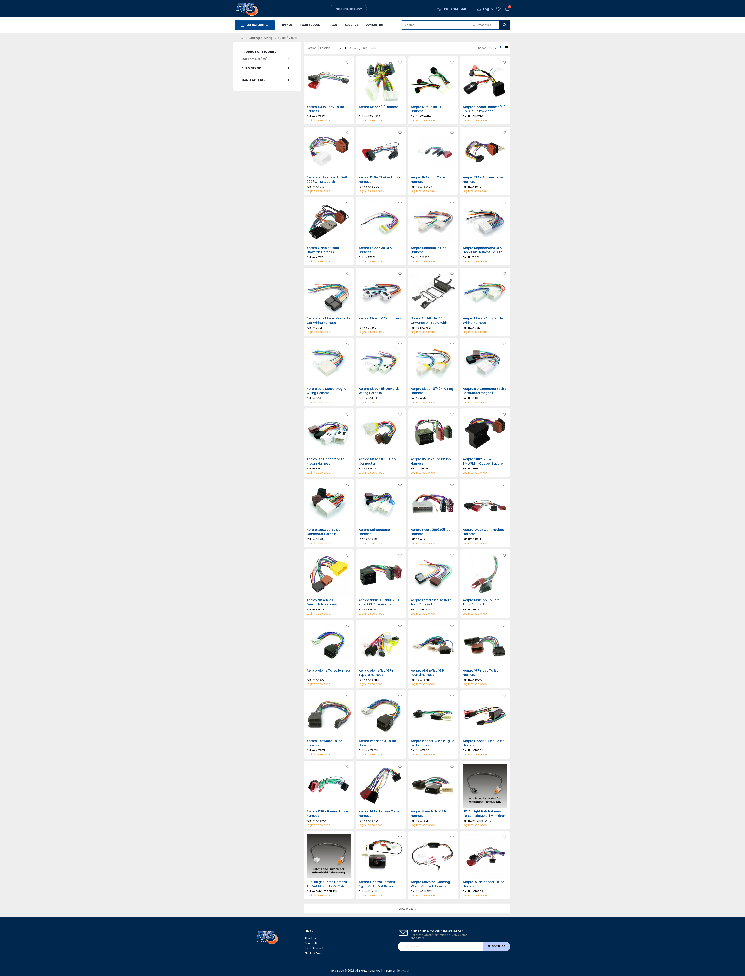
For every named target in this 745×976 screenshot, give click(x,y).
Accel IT (406, 971)
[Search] (504, 25)
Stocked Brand (314, 953)
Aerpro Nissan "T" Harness (378, 107)
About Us (351, 25)
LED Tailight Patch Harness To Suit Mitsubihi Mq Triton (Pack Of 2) (327, 886)
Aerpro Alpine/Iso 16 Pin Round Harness (428, 672)
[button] (348, 62)
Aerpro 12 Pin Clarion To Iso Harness (379, 179)
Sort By (311, 48)
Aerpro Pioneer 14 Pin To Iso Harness (484, 743)
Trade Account (311, 25)
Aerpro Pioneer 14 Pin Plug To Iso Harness (432, 743)
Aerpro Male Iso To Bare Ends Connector (481, 602)
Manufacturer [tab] (254, 80)
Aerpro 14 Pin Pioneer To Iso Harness (379, 813)
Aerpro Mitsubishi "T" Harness (427, 109)
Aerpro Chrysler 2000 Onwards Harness (323, 250)
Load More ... (407, 908)
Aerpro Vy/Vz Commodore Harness (483, 532)
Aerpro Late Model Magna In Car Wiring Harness (328, 320)
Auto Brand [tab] (251, 68)
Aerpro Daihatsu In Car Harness (428, 250)
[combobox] (455, 25)
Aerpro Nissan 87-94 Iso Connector (377, 461)
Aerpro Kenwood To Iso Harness (324, 743)
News (333, 25)
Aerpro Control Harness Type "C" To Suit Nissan (377, 884)
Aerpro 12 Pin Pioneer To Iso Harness (327, 813)
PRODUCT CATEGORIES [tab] (259, 52)
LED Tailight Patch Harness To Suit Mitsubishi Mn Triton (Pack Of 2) (484, 815)
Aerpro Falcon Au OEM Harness (375, 250)
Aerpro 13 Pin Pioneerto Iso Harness (483, 179)
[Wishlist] (498, 9)
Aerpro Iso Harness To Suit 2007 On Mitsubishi (327, 179)
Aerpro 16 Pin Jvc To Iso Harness (428, 179)
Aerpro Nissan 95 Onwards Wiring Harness (379, 391)
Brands (286, 25)
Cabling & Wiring (260, 38)
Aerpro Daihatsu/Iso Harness (374, 532)
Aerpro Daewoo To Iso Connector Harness (324, 532)
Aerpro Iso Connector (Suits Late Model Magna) (484, 391)
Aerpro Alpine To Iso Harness (329, 670)
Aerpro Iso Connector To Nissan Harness (326, 461)
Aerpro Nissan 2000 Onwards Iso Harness (323, 602)
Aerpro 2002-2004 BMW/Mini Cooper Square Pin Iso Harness (482, 463)
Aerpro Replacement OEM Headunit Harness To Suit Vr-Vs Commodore (482, 252)
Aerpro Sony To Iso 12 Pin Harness (430, 813)
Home (242, 37)
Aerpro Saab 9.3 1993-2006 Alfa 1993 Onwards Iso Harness (379, 604)
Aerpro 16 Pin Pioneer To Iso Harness (483, 884)
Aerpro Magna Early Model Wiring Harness (483, 320)
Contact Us (374, 25)
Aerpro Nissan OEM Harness (380, 318)
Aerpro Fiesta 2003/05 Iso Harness (430, 532)
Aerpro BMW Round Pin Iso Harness (431, 461)
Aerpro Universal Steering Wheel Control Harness (430, 884)
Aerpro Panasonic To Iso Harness (377, 743)
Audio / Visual (251, 59)
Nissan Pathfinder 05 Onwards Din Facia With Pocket (429, 322)
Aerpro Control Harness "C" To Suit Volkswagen (484, 109)
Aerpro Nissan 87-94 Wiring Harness (432, 391)
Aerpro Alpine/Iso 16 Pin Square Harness (376, 672)
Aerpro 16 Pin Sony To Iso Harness (325, 109)
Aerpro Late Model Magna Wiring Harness (326, 391)
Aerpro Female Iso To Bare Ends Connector (431, 602)
